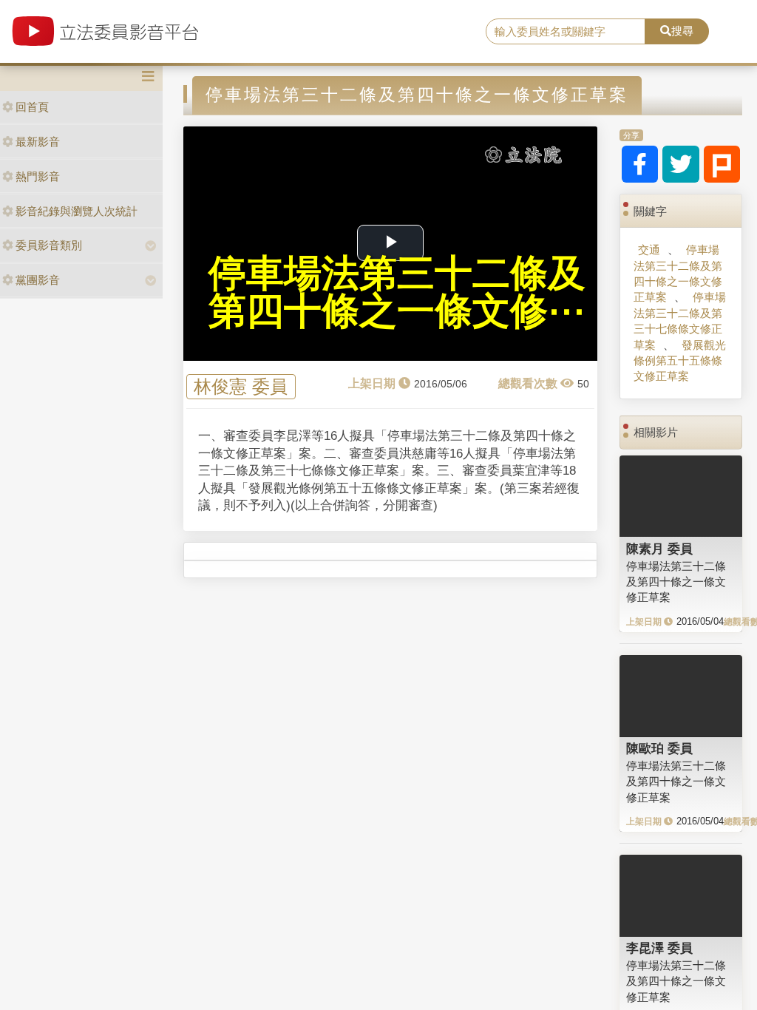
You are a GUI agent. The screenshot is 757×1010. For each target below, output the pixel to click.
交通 (649, 249)
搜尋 (682, 30)
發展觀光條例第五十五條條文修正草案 (680, 361)
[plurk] (722, 164)
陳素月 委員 (659, 548)
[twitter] (680, 164)
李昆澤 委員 (659, 948)
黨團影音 (38, 280)
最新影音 (38, 141)
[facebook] (640, 164)
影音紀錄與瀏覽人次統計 (77, 211)
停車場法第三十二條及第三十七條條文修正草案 (680, 320)
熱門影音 (38, 176)
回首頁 (32, 107)
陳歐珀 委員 (659, 748)
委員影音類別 (49, 245)
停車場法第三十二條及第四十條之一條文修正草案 (678, 273)
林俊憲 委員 (241, 387)
